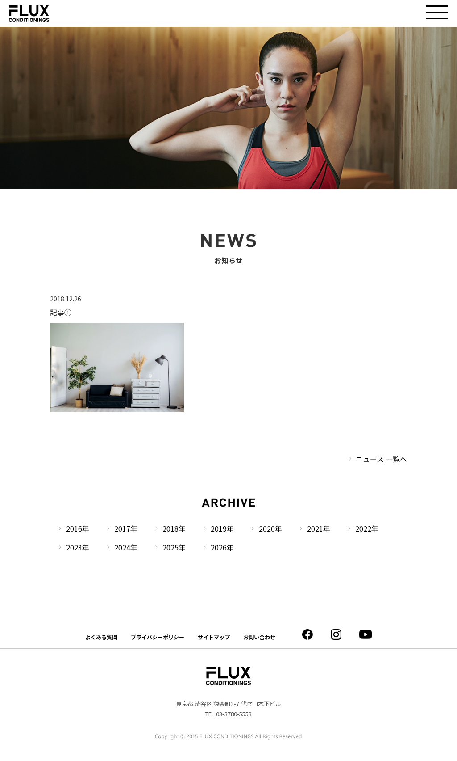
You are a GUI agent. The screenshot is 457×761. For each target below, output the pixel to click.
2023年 (77, 547)
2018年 (174, 528)
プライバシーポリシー (157, 637)
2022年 (366, 528)
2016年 (77, 528)
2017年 (125, 528)
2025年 (174, 547)
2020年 (270, 528)
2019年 (222, 528)
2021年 (318, 528)
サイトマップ (214, 637)
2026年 (222, 547)
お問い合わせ (259, 637)
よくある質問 (101, 637)
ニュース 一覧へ (381, 458)
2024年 (125, 547)
